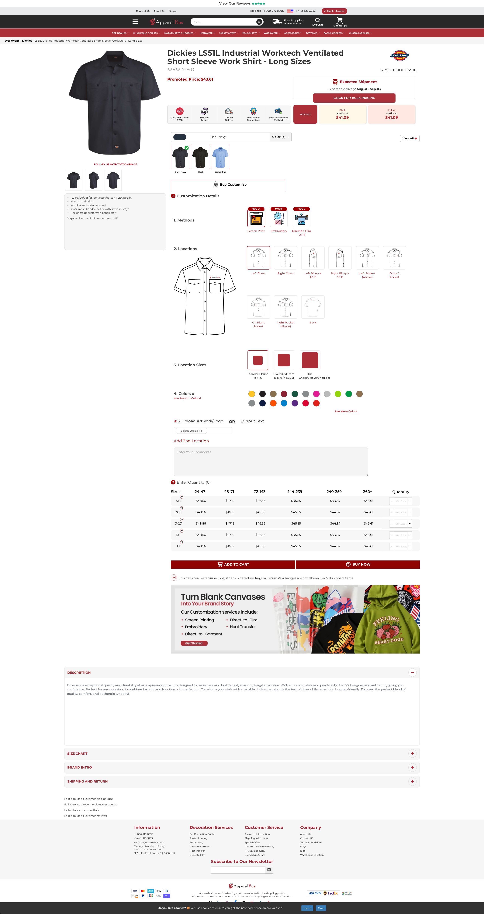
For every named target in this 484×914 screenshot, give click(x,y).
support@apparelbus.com (149, 842)
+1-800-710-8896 (143, 834)
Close (321, 908)
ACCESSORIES (291, 33)
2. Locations (185, 248)
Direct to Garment (200, 846)
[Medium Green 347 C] (348, 393)
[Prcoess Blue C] (283, 402)
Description (79, 673)
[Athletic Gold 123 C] (251, 393)
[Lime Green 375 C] (337, 393)
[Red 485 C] (315, 402)
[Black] (261, 393)
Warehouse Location (312, 854)
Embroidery (196, 842)
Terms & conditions (311, 842)
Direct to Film (197, 854)
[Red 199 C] (305, 402)
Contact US (306, 838)
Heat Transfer (197, 850)
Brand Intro (79, 767)
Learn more (291, 908)
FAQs (303, 846)
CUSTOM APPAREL (359, 33)
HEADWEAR (206, 33)
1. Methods (184, 220)
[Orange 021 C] (272, 402)
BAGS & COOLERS (333, 33)
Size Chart (77, 753)
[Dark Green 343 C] (294, 393)
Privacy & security (255, 850)
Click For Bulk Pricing (354, 98)
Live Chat (317, 24)
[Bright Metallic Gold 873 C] (272, 393)
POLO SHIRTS (249, 33)
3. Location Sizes (190, 365)
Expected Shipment (358, 81)
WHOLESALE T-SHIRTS (145, 33)
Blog (303, 850)
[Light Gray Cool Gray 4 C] (326, 393)
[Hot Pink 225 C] (315, 393)
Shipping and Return (87, 781)
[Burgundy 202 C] (283, 393)
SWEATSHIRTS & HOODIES (178, 33)
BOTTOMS (311, 33)
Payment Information (257, 834)
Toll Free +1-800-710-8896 (267, 10)
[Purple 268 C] (294, 402)
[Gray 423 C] (305, 393)
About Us (159, 10)
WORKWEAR (271, 33)
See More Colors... (347, 411)
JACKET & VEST (227, 33)
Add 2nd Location (191, 440)
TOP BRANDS (119, 33)
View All (408, 138)
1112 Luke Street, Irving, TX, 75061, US (154, 853)
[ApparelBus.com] (168, 21)
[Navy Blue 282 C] (261, 402)
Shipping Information (257, 838)
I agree (307, 908)
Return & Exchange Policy (259, 846)
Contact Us (143, 10)
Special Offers (252, 842)
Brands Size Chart (255, 854)
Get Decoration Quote (202, 834)
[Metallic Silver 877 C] (251, 402)
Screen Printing (198, 838)
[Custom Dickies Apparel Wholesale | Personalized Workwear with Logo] (399, 55)
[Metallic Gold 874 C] (358, 393)
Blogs (172, 10)
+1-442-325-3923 (304, 10)
